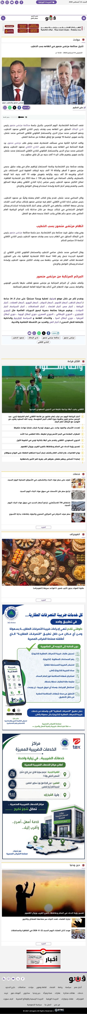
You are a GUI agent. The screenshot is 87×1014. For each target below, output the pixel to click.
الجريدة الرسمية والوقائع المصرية (29, 999)
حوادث (31, 987)
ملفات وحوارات (67, 999)
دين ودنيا (36, 993)
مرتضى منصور (14, 143)
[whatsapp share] (10, 107)
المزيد (43, 527)
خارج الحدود (10, 987)
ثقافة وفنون (41, 987)
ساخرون (26, 993)
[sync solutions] (59, 1011)
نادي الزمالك (77, 129)
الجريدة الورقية (45, 2)
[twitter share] (14, 107)
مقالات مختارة (69, 993)
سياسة (68, 987)
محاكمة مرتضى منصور (20, 125)
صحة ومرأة (47, 993)
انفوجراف (80, 999)
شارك (25, 107)
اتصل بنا (48, 1004)
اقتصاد (52, 987)
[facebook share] (19, 107)
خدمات (80, 993)
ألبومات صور (16, 993)
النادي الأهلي (32, 147)
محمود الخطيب (18, 337)
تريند (6, 993)
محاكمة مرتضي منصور (50, 337)
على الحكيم (78, 107)
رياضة (60, 987)
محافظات (21, 987)
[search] (3, 18)
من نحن (57, 1004)
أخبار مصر (78, 987)
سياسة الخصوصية (34, 1004)
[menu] (84, 18)
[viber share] (29, 333)
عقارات (57, 993)
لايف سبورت (8, 999)
